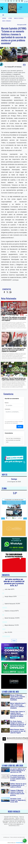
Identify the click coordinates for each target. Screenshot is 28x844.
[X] (11, 1)
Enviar (20, 426)
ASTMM (10, 18)
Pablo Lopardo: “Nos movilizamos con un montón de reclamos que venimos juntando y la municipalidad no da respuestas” (14, 319)
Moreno (4, 18)
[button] (6, 1)
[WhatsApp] (9, 1)
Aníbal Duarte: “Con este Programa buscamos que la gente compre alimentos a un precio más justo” (14, 378)
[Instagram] (17, 1)
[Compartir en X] (7, 292)
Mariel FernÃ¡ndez (6, 21)
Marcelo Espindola (18, 18)
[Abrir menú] (3, 15)
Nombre (6, 402)
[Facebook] (14, 1)
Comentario (7, 409)
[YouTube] (22, 1)
